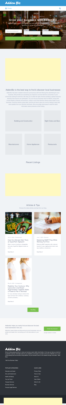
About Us (36, 376)
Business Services (9, 384)
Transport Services (9, 382)
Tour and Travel (8, 379)
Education (46, 237)
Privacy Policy (37, 371)
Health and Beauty (9, 376)
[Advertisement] (33, 69)
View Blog (33, 310)
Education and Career (10, 371)
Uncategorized (18, 283)
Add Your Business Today (12, 360)
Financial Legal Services (11, 387)
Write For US (37, 382)
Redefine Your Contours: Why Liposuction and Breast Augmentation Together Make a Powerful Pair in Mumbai (18, 288)
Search (33, 38)
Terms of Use (37, 374)
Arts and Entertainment (10, 374)
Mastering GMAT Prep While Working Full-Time (47, 241)
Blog (35, 384)
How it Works (37, 379)
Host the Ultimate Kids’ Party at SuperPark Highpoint (18, 241)
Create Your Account (52, 329)
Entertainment (18, 237)
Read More (10, 252)
